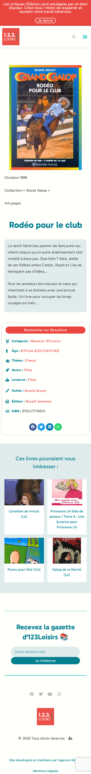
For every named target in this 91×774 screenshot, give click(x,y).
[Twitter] (41, 694)
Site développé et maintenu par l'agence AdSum (45, 760)
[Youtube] (50, 694)
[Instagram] (59, 694)
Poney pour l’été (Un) (24, 569)
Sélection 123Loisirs (45, 341)
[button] (85, 36)
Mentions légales (45, 771)
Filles (28, 370)
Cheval (30, 360)
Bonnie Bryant (35, 391)
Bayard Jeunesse (39, 401)
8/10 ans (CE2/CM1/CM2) (40, 351)
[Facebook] (32, 694)
